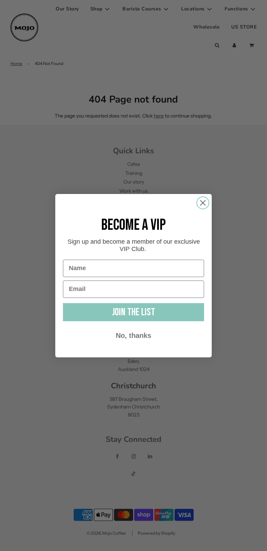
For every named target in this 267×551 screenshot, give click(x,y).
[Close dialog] (203, 203)
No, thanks (133, 335)
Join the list (133, 312)
